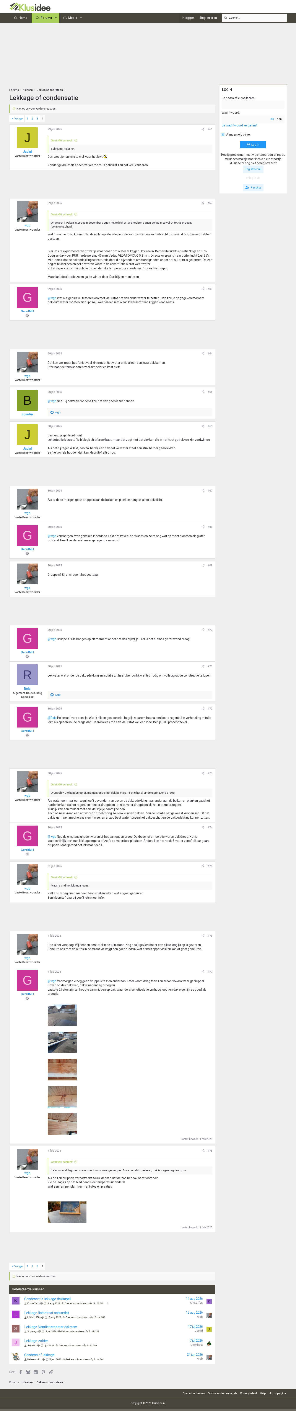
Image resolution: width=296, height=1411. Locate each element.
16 (94, 1317)
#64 (210, 353)
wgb (200, 1316)
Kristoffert (32, 1303)
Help (263, 1393)
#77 (210, 971)
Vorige (18, 118)
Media (72, 18)
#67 (210, 490)
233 (97, 1331)
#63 (210, 288)
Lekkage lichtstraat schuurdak (46, 1313)
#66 (210, 426)
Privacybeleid (248, 1393)
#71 (210, 666)
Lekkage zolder (36, 1341)
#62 (210, 203)
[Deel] (203, 129)
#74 (210, 827)
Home (23, 18)
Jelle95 (31, 1345)
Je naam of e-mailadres (238, 98)
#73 (210, 773)
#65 (210, 391)
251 (102, 1303)
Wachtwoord (230, 112)
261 (102, 1359)
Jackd (199, 1330)
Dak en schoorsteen (76, 1303)
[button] (56, 18)
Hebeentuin (33, 1359)
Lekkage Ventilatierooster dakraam (50, 1327)
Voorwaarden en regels (222, 1393)
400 (95, 1345)
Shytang (31, 1331)
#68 (210, 526)
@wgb (52, 298)
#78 (210, 1150)
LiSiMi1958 (33, 1317)
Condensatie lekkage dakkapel (47, 1299)
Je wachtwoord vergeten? (239, 125)
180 (103, 1317)
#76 (210, 935)
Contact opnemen (194, 1393)
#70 (210, 629)
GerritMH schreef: (62, 140)
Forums (46, 18)
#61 (210, 129)
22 (93, 1303)
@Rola (52, 717)
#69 (210, 565)
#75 (210, 866)
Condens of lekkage (39, 1355)
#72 (210, 708)
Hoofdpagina (277, 1393)
